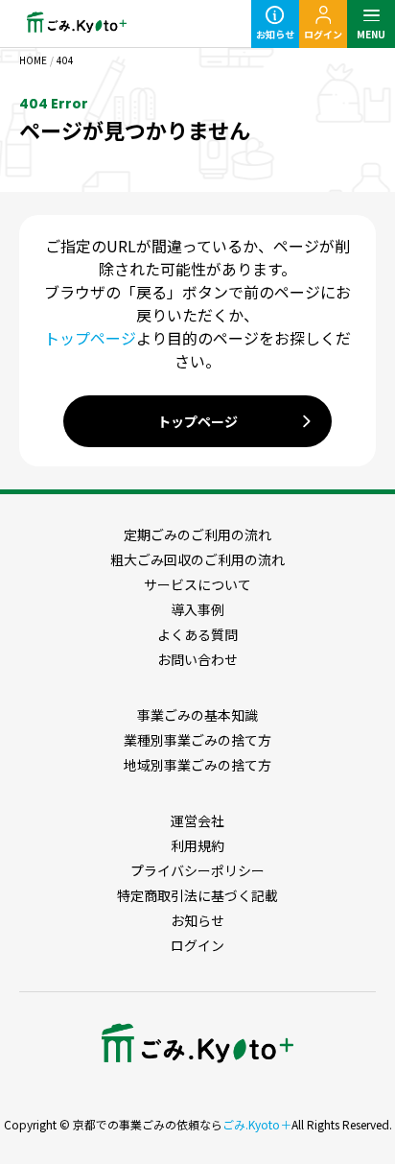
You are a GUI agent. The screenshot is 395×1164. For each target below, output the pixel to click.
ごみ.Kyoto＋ (256, 1124)
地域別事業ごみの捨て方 (197, 764)
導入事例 (197, 609)
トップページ (90, 337)
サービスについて (197, 584)
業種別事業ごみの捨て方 (197, 739)
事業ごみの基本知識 (197, 715)
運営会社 (197, 820)
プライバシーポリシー (197, 870)
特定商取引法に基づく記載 (197, 895)
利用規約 (197, 845)
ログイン (323, 34)
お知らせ (275, 34)
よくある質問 (197, 634)
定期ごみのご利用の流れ (197, 534)
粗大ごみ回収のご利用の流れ (197, 559)
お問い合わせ (197, 659)
